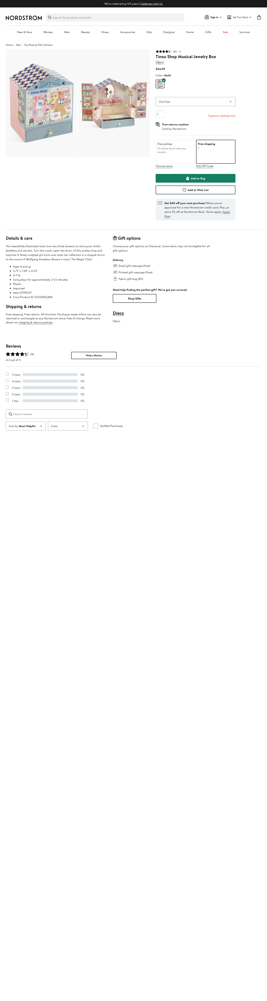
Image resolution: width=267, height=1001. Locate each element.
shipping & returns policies (35, 322)
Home (190, 32)
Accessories (127, 32)
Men (67, 32)
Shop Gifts (134, 298)
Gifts (208, 32)
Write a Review (94, 355)
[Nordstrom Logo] (24, 18)
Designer (169, 32)
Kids (149, 32)
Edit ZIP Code (204, 166)
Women (48, 32)
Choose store (164, 166)
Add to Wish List (198, 190)
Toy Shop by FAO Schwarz (38, 45)
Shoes (105, 32)
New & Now (24, 32)
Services (244, 32)
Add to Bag (198, 178)
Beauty (85, 32)
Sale (225, 32)
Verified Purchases (111, 426)
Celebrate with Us (151, 4)
